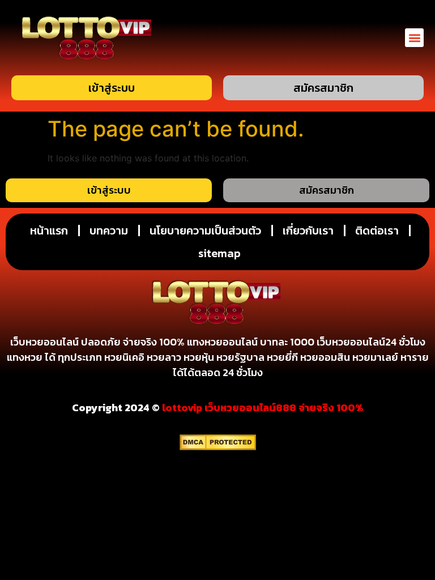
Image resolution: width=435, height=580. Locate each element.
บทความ (108, 230)
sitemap (219, 253)
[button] (414, 37)
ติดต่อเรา (377, 230)
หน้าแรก (49, 230)
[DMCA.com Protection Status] (218, 447)
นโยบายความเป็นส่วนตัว (205, 230)
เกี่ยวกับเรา (308, 230)
